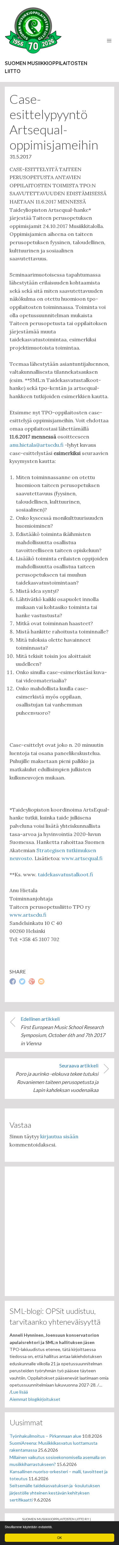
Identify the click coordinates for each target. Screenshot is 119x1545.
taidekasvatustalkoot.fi (65, 874)
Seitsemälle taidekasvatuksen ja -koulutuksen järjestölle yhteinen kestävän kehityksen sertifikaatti (55, 1492)
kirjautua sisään (59, 1136)
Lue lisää (19, 1392)
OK (59, 1537)
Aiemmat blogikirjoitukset (35, 1399)
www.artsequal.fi (82, 858)
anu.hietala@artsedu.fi (36, 445)
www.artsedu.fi (28, 915)
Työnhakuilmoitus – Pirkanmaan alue (45, 1436)
